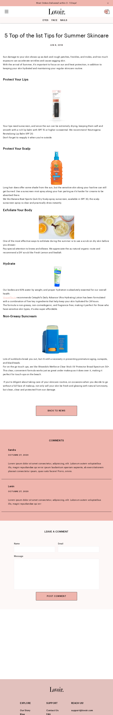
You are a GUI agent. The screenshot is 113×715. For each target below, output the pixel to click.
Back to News (56, 411)
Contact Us (52, 711)
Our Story (25, 711)
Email (60, 544)
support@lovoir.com (82, 711)
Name (17, 544)
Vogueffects (9, 297)
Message (18, 556)
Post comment (56, 596)
